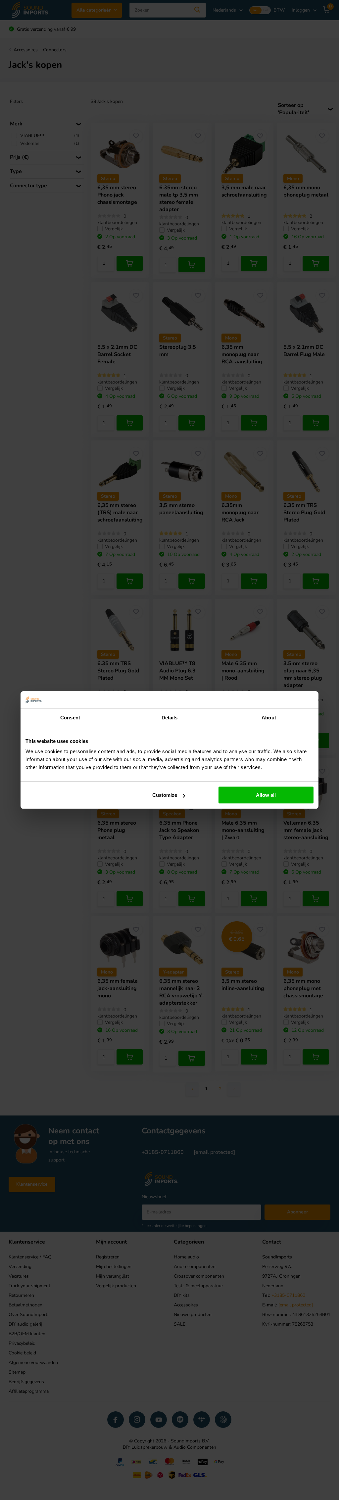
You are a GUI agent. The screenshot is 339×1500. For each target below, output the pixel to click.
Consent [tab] (70, 717)
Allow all (266, 795)
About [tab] (269, 717)
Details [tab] (170, 717)
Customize (164, 795)
